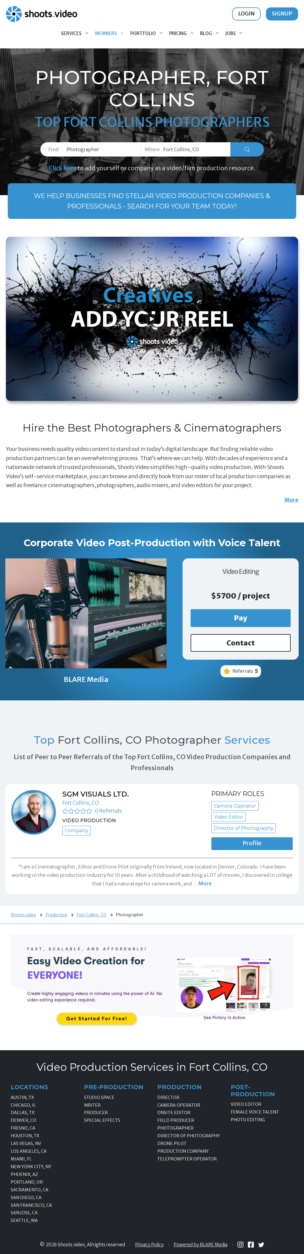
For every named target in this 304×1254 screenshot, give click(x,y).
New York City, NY (31, 1166)
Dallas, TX (22, 1112)
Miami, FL (21, 1159)
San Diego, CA (26, 1197)
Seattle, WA (24, 1220)
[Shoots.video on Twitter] (261, 1245)
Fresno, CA (23, 1128)
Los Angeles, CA (29, 1151)
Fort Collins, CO (80, 802)
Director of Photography (188, 1135)
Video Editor (246, 1104)
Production (56, 914)
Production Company (183, 1151)
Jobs (230, 33)
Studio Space (99, 1097)
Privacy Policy (149, 1244)
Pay (240, 618)
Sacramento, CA (29, 1190)
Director (168, 1097)
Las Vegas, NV (26, 1143)
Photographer (175, 1128)
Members (106, 33)
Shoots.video (23, 914)
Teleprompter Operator (187, 1159)
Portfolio (143, 33)
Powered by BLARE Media (200, 1244)
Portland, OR (27, 1182)
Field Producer (175, 1120)
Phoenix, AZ (24, 1174)
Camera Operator (178, 1105)
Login (246, 13)
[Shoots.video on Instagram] (240, 1244)
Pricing (178, 33)
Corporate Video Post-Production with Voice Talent (152, 543)
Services (71, 33)
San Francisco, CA (31, 1205)
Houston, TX (25, 1135)
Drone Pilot (171, 1143)
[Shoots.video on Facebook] (251, 1244)
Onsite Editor (173, 1112)
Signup (282, 13)
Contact (241, 643)
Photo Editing (248, 1119)
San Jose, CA (24, 1212)
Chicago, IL (23, 1105)
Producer (96, 1112)
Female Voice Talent (255, 1112)
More (291, 499)
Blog (206, 33)
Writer (92, 1105)
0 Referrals (108, 810)
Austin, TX (22, 1097)
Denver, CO (23, 1120)
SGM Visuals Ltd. (95, 794)
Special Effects (102, 1120)
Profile (252, 843)
